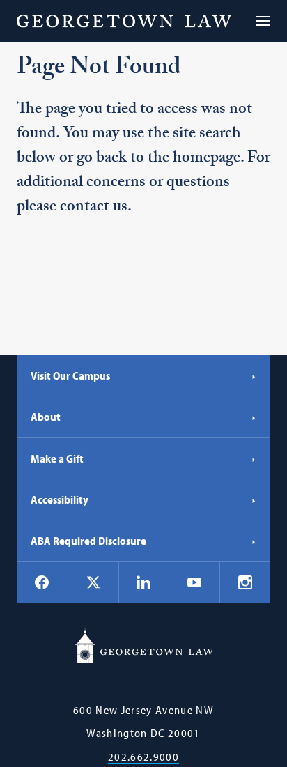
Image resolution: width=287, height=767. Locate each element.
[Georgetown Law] (124, 21)
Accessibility (59, 499)
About (46, 416)
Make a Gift (57, 458)
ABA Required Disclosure (88, 540)
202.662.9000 (143, 757)
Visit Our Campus (70, 375)
